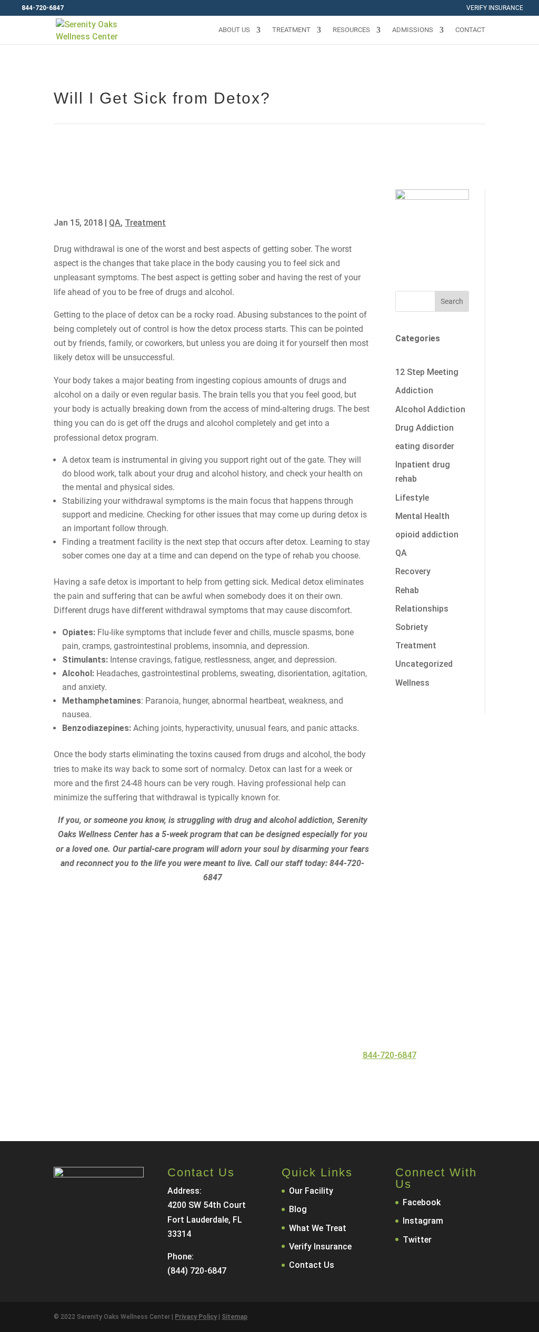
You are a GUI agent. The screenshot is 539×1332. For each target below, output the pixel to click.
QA (115, 223)
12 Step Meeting (426, 372)
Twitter (417, 1240)
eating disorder (424, 446)
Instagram (423, 1221)
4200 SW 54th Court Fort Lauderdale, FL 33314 (206, 1219)
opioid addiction (426, 535)
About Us (234, 30)
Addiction (414, 390)
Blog (298, 1209)
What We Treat (317, 1228)
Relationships (421, 609)
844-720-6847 (389, 1055)
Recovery (413, 571)
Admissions (412, 30)
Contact (470, 30)
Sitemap (234, 1316)
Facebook (422, 1202)
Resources (351, 30)
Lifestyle (412, 498)
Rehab (407, 590)
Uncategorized (424, 664)
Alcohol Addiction (430, 409)
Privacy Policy (196, 1316)
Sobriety (411, 627)
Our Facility (311, 1191)
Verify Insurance (494, 8)
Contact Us (303, 1086)
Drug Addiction (424, 428)
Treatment (291, 30)
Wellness (412, 683)
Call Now (216, 1086)
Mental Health (422, 516)
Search (452, 301)
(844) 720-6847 (196, 1271)
